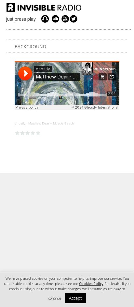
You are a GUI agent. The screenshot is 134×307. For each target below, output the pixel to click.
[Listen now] (45, 19)
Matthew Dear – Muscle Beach (51, 123)
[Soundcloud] (55, 19)
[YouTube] (64, 19)
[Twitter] (74, 19)
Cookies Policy (91, 283)
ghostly (20, 123)
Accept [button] (75, 298)
